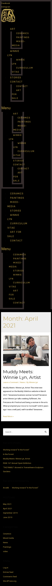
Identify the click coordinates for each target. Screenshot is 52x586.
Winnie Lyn (18, 62)
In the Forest (8, 454)
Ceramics (17, 193)
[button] (12, 108)
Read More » (8, 416)
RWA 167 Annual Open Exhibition (17, 463)
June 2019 (7, 517)
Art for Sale (16, 94)
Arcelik (6, 488)
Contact (16, 81)
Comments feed (10, 576)
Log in (5, 567)
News (22, 382)
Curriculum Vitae (22, 70)
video (5, 551)
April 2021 (7, 508)
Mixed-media (18, 43)
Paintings (17, 198)
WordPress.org (9, 581)
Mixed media (8, 538)
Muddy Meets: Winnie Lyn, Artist (16, 458)
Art (12, 29)
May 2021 (7, 504)
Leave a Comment (10, 382)
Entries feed (8, 572)
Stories (15, 77)
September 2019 (10, 513)
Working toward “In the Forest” (16, 450)
